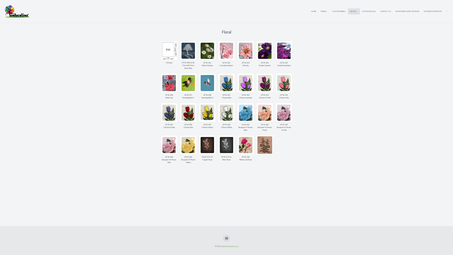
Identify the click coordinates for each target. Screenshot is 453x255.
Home (313, 11)
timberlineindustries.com (229, 246)
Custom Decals (369, 11)
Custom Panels (339, 11)
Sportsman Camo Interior (407, 11)
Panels (324, 11)
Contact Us (385, 11)
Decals (353, 11)
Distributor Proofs (433, 11)
